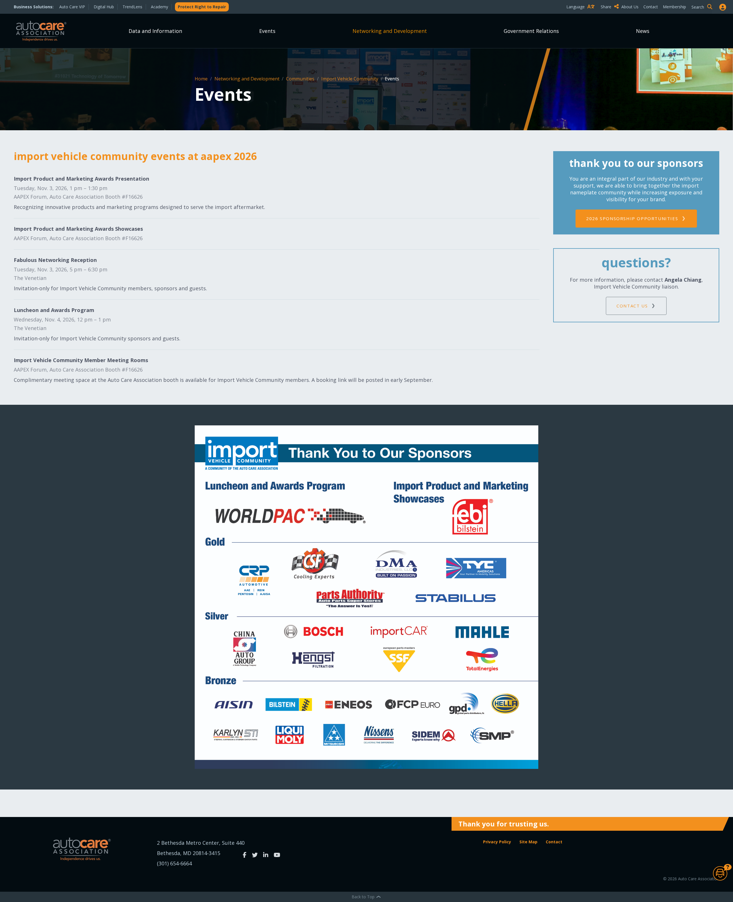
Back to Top (364, 896)
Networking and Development (389, 30)
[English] (581, 16)
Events (267, 30)
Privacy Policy (497, 841)
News (642, 30)
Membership (674, 6)
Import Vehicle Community (350, 79)
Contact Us (632, 306)
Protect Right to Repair (202, 6)
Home (202, 79)
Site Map (528, 841)
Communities (301, 79)
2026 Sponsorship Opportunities (632, 218)
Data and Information (155, 30)
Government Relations (531, 30)
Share (606, 6)
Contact (650, 6)
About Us (630, 6)
